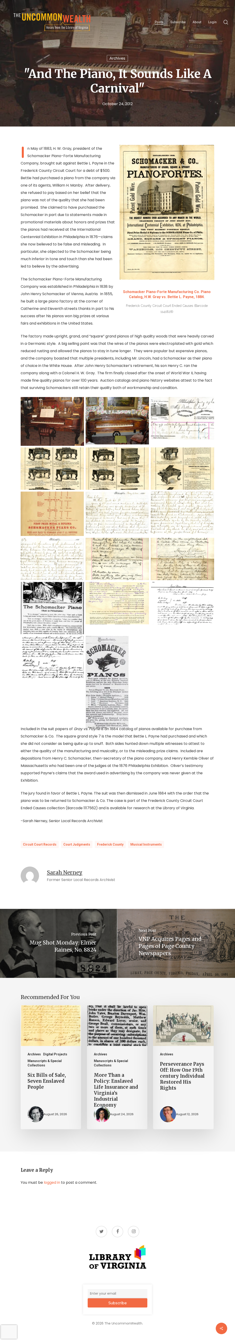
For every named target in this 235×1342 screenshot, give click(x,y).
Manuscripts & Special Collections (45, 1063)
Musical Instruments (146, 844)
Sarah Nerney (64, 872)
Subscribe (117, 1303)
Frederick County (110, 844)
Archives (117, 58)
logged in (52, 1182)
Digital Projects (55, 1054)
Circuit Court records (39, 844)
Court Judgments (76, 844)
